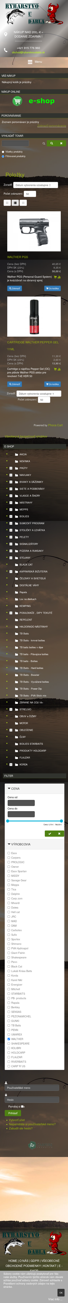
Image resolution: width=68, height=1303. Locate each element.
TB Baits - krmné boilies (32, 640)
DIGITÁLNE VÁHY (29, 585)
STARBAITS (18, 993)
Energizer (16, 984)
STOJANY (25, 557)
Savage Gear (18, 880)
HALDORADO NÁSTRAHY (34, 626)
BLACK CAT (26, 564)
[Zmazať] (61, 143)
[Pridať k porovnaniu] (58, 277)
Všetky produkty (14, 151)
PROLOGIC (17, 862)
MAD (14, 921)
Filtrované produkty (15, 156)
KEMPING (25, 606)
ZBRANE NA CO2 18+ (31, 702)
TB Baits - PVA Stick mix (33, 695)
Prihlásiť (12, 1113)
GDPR (35, 1261)
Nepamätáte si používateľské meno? (32, 1124)
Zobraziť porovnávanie (51, 126)
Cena (15, 788)
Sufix (14, 934)
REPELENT (26, 619)
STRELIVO (25, 709)
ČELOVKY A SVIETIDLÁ (33, 578)
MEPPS (24, 509)
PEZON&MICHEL (21, 1016)
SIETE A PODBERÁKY (32, 488)
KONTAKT (50, 1266)
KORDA (24, 764)
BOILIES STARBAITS (31, 743)
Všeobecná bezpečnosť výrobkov (26, 436)
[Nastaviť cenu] (50, 834)
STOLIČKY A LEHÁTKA (32, 530)
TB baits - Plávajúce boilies (34, 654)
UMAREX (16, 1034)
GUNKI (15, 1021)
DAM (14, 925)
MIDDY (15, 875)
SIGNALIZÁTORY (29, 544)
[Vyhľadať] (52, 143)
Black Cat (16, 966)
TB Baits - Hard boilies (31, 668)
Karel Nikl (16, 980)
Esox (14, 853)
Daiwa (14, 907)
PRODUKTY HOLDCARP (33, 750)
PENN (14, 1030)
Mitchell (15, 989)
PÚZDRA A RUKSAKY (32, 550)
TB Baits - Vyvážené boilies (34, 681)
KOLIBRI (16, 1048)
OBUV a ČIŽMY (28, 716)
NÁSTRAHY (26, 502)
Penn (14, 962)
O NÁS (23, 1261)
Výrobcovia (20, 844)
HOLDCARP (18, 1052)
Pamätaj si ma (16, 1106)
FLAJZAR (25, 757)
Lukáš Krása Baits (21, 971)
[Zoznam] (23, 203)
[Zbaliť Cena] (9, 788)
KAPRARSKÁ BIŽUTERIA (34, 571)
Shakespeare (18, 957)
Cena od (12, 797)
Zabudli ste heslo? (21, 1128)
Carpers (15, 857)
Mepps (15, 885)
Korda (14, 975)
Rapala (23, 592)
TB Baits (24, 633)
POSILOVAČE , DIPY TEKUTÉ (36, 612)
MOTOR (24, 723)
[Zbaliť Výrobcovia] (9, 844)
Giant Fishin (18, 953)
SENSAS (16, 1012)
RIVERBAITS (18, 1061)
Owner (15, 866)
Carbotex (16, 930)
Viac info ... (55, 1299)
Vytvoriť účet (17, 1120)
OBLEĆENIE (26, 730)
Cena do (12, 808)
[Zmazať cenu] (59, 834)
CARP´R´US (18, 1066)
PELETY (24, 537)
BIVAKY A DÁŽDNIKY (31, 482)
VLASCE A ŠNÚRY (30, 495)
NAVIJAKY (25, 475)
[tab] (34, 789)
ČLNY (23, 737)
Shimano (16, 944)
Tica (13, 889)
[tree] (34, 609)
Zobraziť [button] (15, 288)
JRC (13, 916)
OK (61, 1292)
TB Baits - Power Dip (31, 688)
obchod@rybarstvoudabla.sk (28, 52)
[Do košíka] (55, 277)
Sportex (15, 939)
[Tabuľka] (7, 203)
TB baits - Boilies (29, 661)
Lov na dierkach (28, 599)
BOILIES (24, 516)
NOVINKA (25, 461)
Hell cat (15, 912)
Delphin (15, 894)
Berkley (15, 1007)
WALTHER (17, 1039)
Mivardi (15, 903)
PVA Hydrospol (19, 948)
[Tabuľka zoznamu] (15, 203)
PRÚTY (24, 468)
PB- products (18, 998)
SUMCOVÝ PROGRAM (32, 523)
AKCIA (23, 454)
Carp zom (16, 898)
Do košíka (53, 288)
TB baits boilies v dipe (31, 647)
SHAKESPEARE (20, 1043)
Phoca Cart (55, 425)
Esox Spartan (19, 871)
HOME (13, 1261)
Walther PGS (17, 257)
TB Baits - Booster (29, 675)
